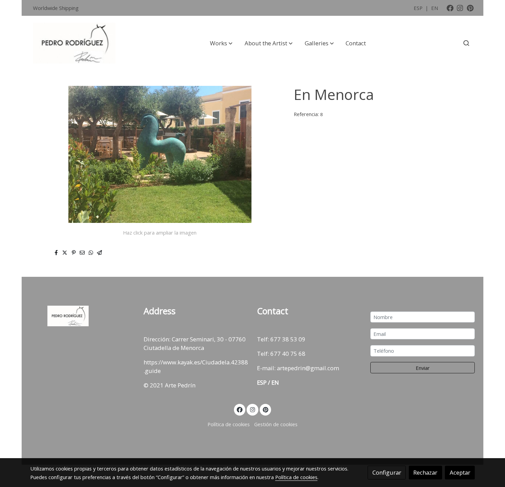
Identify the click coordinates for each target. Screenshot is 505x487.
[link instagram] (460, 7)
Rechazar (425, 472)
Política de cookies (228, 424)
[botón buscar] (466, 42)
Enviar (423, 367)
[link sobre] (82, 316)
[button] (221, 43)
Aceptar (460, 472)
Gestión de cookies (276, 424)
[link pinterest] (470, 7)
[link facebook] (450, 7)
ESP (419, 7)
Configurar (386, 472)
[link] (74, 43)
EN (434, 7)
